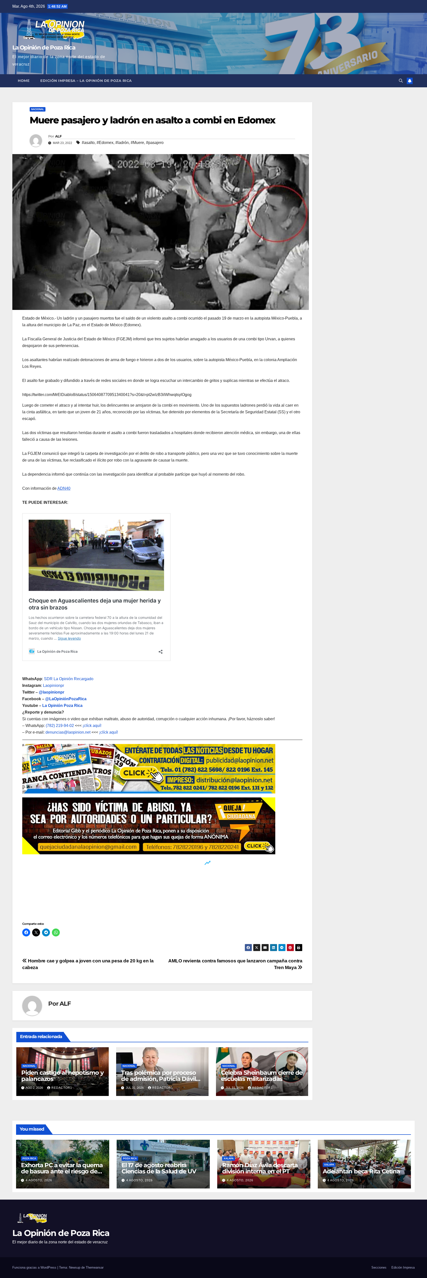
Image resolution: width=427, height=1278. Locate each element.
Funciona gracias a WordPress (34, 1267)
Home (23, 80)
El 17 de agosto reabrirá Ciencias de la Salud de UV (159, 1168)
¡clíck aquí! (92, 725)
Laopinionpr (54, 685)
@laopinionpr (51, 692)
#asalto (88, 142)
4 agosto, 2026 (39, 1180)
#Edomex (105, 142)
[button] (401, 81)
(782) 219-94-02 (60, 725)
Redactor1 (61, 1088)
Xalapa (229, 1158)
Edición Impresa (403, 1267)
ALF (58, 136)
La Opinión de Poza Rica (43, 47)
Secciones (378, 1267)
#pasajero (155, 142)
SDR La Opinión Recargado (68, 679)
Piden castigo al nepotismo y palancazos (62, 1075)
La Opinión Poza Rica (62, 705)
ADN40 (63, 488)
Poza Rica (29, 1158)
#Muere (137, 142)
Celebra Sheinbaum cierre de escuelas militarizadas (262, 1075)
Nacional (37, 109)
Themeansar (95, 1267)
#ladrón (122, 142)
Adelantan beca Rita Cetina (361, 1171)
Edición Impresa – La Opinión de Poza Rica (86, 80)
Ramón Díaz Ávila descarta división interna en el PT (260, 1168)
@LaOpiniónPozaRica (65, 699)
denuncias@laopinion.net (67, 732)
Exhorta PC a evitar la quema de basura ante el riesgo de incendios (62, 1171)
